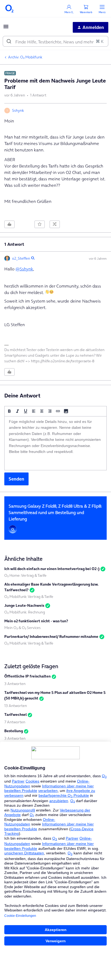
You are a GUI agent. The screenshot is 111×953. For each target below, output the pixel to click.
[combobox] (55, 41)
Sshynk (18, 110)
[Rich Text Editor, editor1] (55, 443)
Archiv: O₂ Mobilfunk (25, 57)
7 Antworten (14, 722)
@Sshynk (24, 269)
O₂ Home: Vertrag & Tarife (25, 575)
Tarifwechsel (15, 714)
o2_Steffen (21, 258)
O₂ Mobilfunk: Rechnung (24, 612)
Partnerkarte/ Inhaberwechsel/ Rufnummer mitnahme (51, 636)
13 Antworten (15, 705)
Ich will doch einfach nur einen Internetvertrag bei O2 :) (51, 568)
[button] (6, 28)
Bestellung (13, 731)
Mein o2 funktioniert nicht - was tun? (36, 621)
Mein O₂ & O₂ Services (22, 627)
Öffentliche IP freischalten (27, 676)
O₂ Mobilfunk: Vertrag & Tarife (28, 596)
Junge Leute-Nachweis (24, 605)
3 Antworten (15, 683)
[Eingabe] (9, 41)
